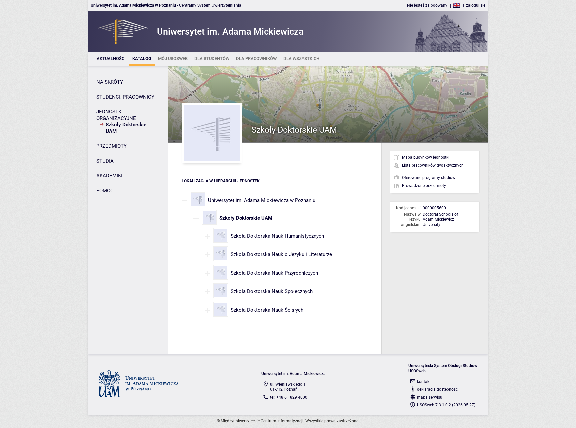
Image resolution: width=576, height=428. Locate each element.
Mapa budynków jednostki (425, 157)
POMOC (105, 191)
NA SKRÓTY (109, 82)
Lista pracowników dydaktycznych (433, 165)
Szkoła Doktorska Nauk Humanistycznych (277, 236)
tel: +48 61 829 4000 (288, 397)
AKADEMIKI (109, 176)
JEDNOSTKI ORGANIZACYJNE (116, 115)
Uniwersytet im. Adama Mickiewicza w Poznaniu (261, 200)
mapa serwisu (429, 397)
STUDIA (105, 161)
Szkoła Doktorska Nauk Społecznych (272, 291)
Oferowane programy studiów (428, 177)
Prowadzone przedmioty (424, 185)
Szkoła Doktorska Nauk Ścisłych (267, 310)
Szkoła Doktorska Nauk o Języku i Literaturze (281, 254)
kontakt (424, 381)
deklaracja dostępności (438, 389)
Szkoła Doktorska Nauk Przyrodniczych (274, 273)
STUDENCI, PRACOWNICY (125, 97)
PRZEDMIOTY (111, 146)
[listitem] (111, 59)
